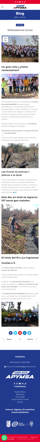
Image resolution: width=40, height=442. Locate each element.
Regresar (20, 339)
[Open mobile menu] (2, 7)
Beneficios (20, 394)
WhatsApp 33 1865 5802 (20, 362)
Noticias (22, 17)
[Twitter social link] (15, 333)
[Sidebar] (2, 135)
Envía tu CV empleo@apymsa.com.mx (21, 367)
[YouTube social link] (20, 2)
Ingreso (20, 402)
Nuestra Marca (20, 392)
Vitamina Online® (27, 439)
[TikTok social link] (25, 2)
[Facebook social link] (15, 2)
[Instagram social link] (17, 2)
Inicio (16, 17)
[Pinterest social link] (20, 333)
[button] (4, 438)
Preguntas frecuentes (20, 399)
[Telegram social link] (29, 333)
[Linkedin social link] (22, 2)
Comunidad (20, 397)
